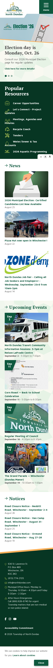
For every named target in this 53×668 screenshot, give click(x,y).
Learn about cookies (24, 655)
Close (41, 663)
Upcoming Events (28, 307)
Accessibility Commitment (19, 628)
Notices (17, 498)
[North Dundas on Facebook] (5, 619)
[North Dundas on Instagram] (10, 619)
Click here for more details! (20, 68)
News (14, 166)
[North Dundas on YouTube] (14, 619)
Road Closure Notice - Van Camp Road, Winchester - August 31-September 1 (24, 522)
